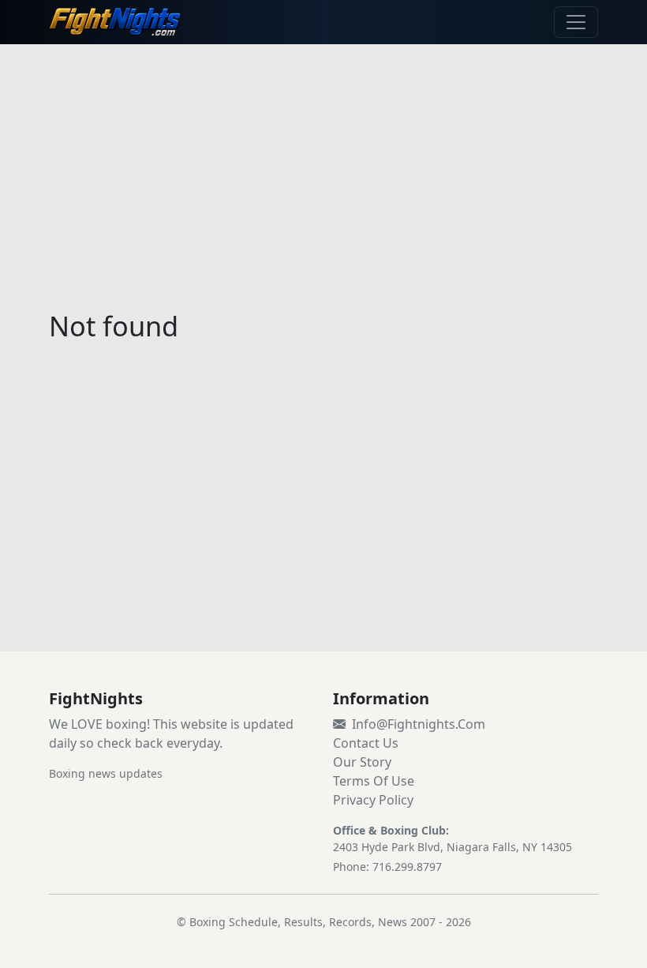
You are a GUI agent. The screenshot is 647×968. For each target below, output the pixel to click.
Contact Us (365, 743)
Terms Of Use (373, 781)
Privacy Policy (373, 800)
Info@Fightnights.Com (418, 724)
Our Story (362, 762)
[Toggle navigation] (576, 22)
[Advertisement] (323, 167)
